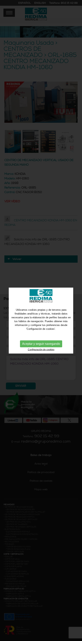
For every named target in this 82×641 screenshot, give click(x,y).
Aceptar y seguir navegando (41, 343)
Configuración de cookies (41, 349)
